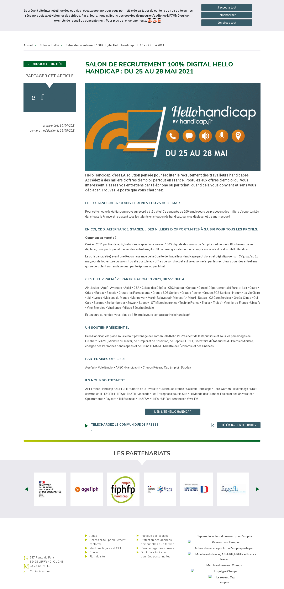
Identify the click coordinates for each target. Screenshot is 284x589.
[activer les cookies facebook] (33, 97)
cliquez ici (154, 20)
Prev (26, 489)
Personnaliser (227, 15)
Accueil (28, 45)
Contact (94, 552)
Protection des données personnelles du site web (157, 542)
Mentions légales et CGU (105, 548)
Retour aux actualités (45, 64)
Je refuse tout (226, 22)
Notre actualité (49, 45)
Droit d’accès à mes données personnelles (155, 554)
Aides (93, 536)
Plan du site (97, 556)
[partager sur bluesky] (64, 97)
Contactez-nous (40, 571)
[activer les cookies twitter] (52, 97)
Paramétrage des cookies (157, 548)
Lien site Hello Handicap (172, 411)
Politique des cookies (154, 536)
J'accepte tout (226, 7)
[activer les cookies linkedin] (42, 97)
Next (257, 489)
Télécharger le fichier (241, 425)
